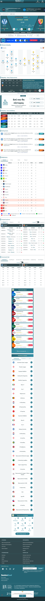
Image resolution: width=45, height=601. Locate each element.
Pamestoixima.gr (19, 311)
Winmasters (18, 330)
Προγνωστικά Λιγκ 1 (19, 17)
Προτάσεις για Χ (26, 548)
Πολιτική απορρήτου (5, 578)
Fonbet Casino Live (26, 562)
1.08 (23, 126)
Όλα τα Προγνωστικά (21, 533)
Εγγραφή (40, 568)
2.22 (9, 121)
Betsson (18, 343)
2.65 (9, 126)
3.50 (12, 123)
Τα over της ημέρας (26, 546)
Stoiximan (18, 292)
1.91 (26, 121)
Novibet (18, 298)
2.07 (37, 121)
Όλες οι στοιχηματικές (22, 351)
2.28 (9, 118)
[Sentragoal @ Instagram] (10, 569)
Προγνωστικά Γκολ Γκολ (27, 544)
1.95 (23, 118)
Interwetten (18, 337)
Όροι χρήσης (3, 577)
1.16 (37, 126)
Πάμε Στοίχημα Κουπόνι (6, 542)
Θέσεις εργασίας (4, 580)
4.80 (34, 126)
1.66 (34, 123)
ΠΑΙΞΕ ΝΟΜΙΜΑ (33, 40)
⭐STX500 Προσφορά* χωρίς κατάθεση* (33, 8)
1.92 (26, 115)
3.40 (12, 115)
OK (22, 595)
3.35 (15, 115)
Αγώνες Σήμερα (4, 548)
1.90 (23, 115)
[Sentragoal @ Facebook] (3, 569)
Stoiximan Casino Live (27, 555)
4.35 (15, 126)
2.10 (37, 118)
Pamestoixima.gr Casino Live (28, 560)
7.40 (26, 126)
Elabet (17, 305)
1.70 (34, 118)
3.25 (15, 121)
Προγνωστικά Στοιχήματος (6, 544)
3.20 (15, 118)
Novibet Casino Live (26, 557)
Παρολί (24, 550)
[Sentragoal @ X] (6, 569)
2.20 (9, 115)
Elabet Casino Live (26, 559)
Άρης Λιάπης (31, 80)
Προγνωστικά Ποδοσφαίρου (28, 542)
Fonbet (17, 317)
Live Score (3, 546)
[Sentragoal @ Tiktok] (13, 569)
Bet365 (17, 324)
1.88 (26, 118)
